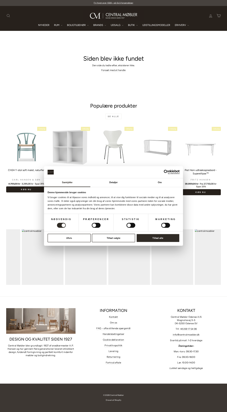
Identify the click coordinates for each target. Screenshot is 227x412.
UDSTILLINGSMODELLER (156, 25)
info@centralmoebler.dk (186, 334)
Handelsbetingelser (113, 334)
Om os (113, 322)
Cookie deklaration (113, 339)
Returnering (113, 356)
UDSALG (116, 25)
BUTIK (131, 25)
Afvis (69, 238)
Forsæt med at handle (113, 70)
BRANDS (98, 25)
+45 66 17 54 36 (188, 328)
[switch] (96, 225)
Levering (113, 351)
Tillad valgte (113, 238)
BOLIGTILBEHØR (76, 25)
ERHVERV (181, 25)
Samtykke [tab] (67, 182)
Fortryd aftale (113, 362)
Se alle (113, 116)
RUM (57, 25)
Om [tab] (160, 182)
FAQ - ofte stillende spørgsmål (113, 328)
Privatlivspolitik (113, 345)
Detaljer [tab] (113, 182)
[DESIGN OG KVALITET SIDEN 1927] (41, 321)
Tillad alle (157, 238)
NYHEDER (43, 25)
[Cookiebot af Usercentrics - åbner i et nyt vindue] (166, 172)
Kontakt (113, 316)
